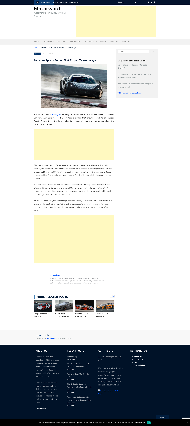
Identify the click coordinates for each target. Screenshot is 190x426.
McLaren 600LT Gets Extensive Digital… (42, 315)
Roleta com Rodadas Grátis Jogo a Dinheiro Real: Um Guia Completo (79, 400)
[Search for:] (125, 2)
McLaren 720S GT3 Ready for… (82, 315)
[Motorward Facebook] (148, 2)
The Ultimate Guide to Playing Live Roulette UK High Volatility (79, 387)
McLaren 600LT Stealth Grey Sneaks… (102, 316)
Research (61, 42)
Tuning (103, 41)
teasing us (56, 114)
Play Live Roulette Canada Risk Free (66, 2)
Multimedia (75, 42)
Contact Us (113, 41)
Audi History (72, 357)
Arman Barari (55, 275)
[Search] (135, 2)
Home (36, 41)
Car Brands (90, 42)
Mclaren (38, 54)
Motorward (47, 8)
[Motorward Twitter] (151, 2)
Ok (149, 422)
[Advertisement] (116, 21)
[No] (187, 423)
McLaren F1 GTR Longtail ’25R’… (61, 315)
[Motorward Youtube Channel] (154, 2)
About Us (126, 41)
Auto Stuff (47, 42)
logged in (51, 338)
